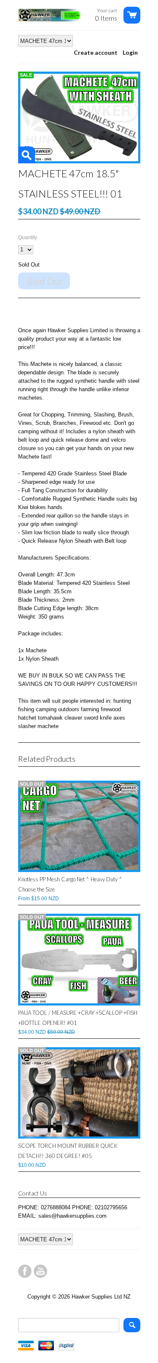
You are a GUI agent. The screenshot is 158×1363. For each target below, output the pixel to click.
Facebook (25, 1271)
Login (130, 52)
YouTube (40, 1271)
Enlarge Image (26, 155)
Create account (96, 52)
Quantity (27, 237)
